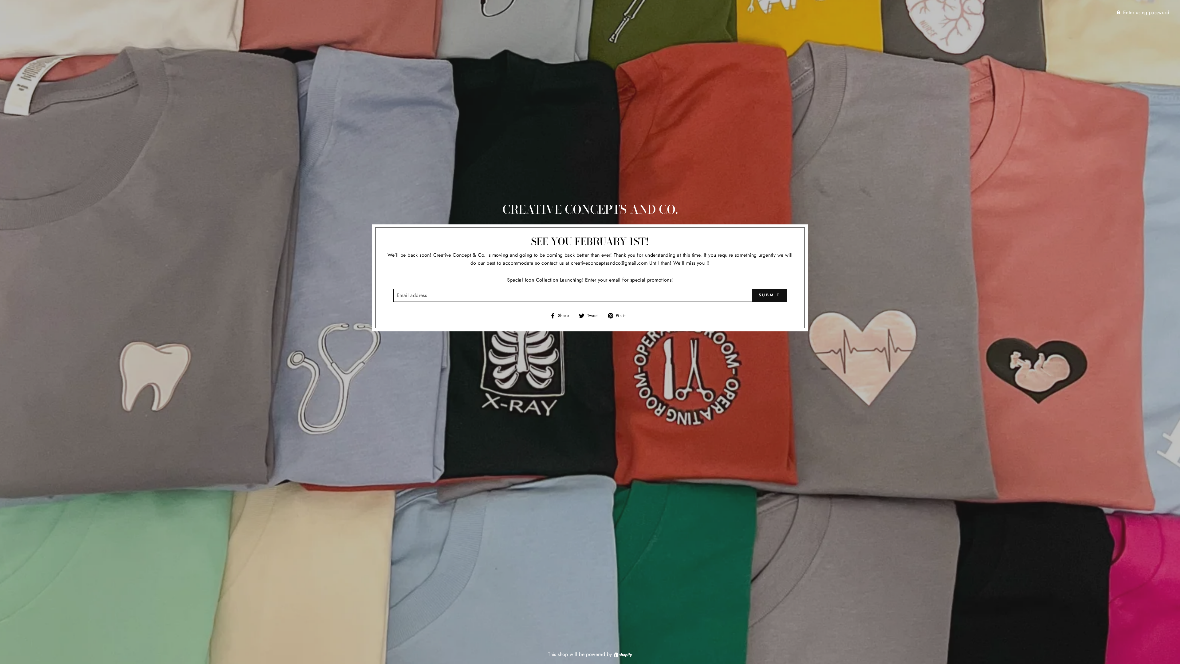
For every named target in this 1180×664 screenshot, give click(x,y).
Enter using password (1146, 12)
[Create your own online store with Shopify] (623, 654)
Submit (769, 295)
